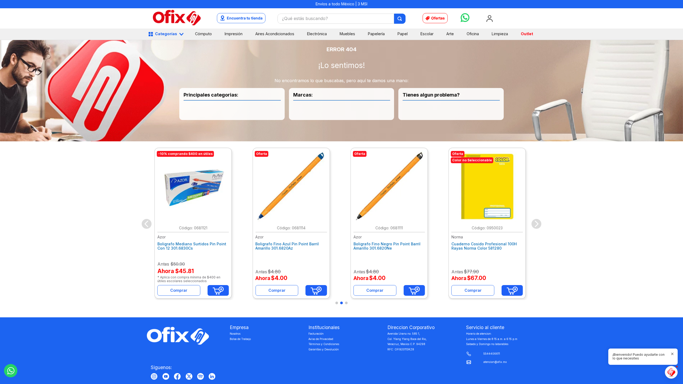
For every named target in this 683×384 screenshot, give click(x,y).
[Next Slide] (536, 224)
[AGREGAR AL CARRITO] (218, 290)
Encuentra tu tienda (245, 18)
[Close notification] (672, 354)
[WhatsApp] (10, 370)
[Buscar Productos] (400, 18)
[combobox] (341, 19)
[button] (336, 303)
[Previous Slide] (146, 224)
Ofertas (438, 18)
